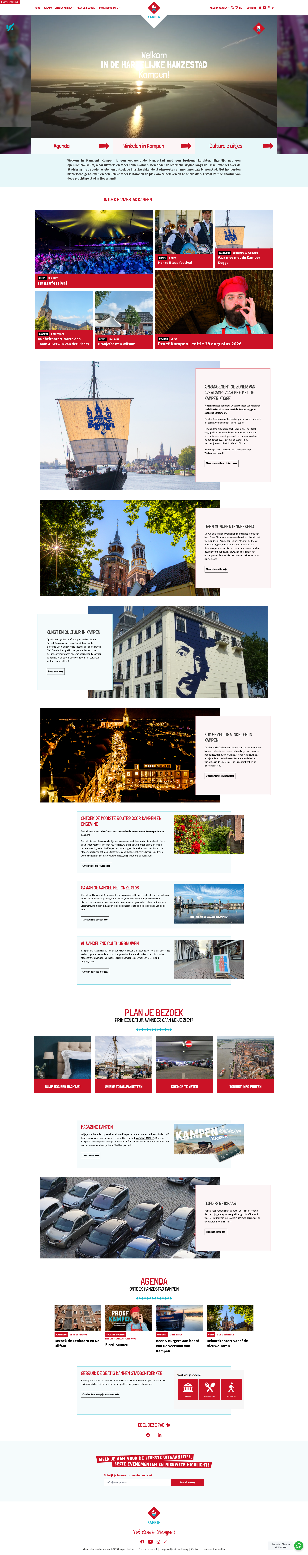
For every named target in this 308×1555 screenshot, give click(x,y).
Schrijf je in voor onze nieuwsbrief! (129, 1475)
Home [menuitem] (37, 7)
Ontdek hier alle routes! (94, 865)
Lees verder (88, 1155)
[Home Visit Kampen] (154, 9)
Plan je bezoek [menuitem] (86, 7)
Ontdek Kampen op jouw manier (98, 1394)
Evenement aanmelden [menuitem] (214, 1549)
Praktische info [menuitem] (109, 7)
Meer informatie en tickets (219, 463)
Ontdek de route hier (93, 971)
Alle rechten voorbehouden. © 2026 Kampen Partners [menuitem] (108, 1549)
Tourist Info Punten (149, 1141)
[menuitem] (298, 1545)
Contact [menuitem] (251, 7)
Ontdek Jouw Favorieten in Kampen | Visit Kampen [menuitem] (236, 7)
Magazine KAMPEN (145, 1138)
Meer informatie (214, 569)
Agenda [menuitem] (48, 7)
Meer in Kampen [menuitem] (219, 7)
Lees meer (53, 671)
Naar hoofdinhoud (9, 1)
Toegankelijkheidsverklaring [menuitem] (174, 1549)
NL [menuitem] (241, 7)
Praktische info (214, 1231)
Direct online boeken (93, 919)
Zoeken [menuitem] (232, 7)
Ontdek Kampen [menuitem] (64, 7)
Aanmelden (185, 1482)
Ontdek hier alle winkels (218, 775)
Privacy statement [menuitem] (148, 1549)
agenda (53, 657)
